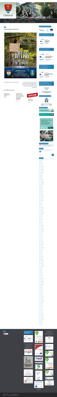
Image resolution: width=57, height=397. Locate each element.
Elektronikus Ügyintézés (28, 19)
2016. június (41, 322)
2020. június (41, 251)
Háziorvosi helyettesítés (30, 100)
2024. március (41, 191)
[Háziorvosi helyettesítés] (32, 92)
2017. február (41, 310)
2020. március (41, 256)
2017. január (41, 312)
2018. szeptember (41, 282)
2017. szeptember (41, 300)
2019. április (41, 272)
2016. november (41, 315)
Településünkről (11, 19)
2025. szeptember (41, 170)
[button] (6, 19)
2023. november (41, 197)
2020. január (41, 259)
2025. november (41, 167)
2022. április (41, 219)
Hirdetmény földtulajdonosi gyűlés (7, 95)
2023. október (41, 198)
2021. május (41, 235)
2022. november (41, 209)
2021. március (41, 238)
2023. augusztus (41, 200)
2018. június (41, 287)
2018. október (41, 281)
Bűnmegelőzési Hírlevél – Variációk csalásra (11, 82)
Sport (13, 21)
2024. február (41, 192)
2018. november (41, 279)
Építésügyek (44, 19)
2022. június (41, 216)
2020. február (41, 257)
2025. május (41, 175)
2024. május (41, 188)
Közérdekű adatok (7, 21)
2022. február (41, 222)
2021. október (41, 228)
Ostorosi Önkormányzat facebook (46, 150)
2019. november (41, 262)
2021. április (41, 237)
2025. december (41, 166)
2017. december (41, 296)
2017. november (41, 297)
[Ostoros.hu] (28, 2)
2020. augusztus (41, 248)
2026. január (41, 164)
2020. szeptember (41, 247)
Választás (23, 21)
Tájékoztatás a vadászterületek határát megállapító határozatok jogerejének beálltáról (20, 96)
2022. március (41, 220)
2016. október (41, 316)
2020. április (41, 254)
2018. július (40, 285)
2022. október (41, 210)
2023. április (41, 204)
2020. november (41, 244)
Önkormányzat (19, 19)
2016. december (41, 313)
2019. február (41, 275)
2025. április (41, 176)
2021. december (41, 225)
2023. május (41, 203)
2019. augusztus (41, 266)
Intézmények (37, 19)
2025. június (41, 173)
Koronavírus (17, 21)
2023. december (41, 195)
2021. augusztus (41, 231)
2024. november (41, 181)
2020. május (41, 253)
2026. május (41, 160)
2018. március (41, 291)
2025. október (41, 169)
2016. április (41, 324)
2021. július (40, 232)
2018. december (41, 278)
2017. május (41, 306)
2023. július (40, 201)
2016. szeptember (41, 318)
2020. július (40, 250)
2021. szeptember (41, 229)
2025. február (41, 179)
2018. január (41, 294)
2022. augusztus (41, 213)
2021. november (41, 226)
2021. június (41, 234)
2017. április (41, 307)
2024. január (41, 194)
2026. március (41, 163)
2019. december (41, 260)
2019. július (40, 268)
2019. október (41, 263)
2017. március (41, 309)
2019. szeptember (41, 265)
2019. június (41, 269)
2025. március (41, 178)
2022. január (41, 223)
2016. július (40, 321)
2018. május (41, 288)
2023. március (41, 206)
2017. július (40, 303)
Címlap (5, 19)
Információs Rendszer (31, 21)
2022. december (41, 207)
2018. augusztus (41, 284)
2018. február (41, 293)
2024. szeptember (41, 182)
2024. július (40, 185)
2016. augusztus (41, 319)
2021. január (41, 241)
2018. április (41, 290)
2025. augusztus (41, 172)
